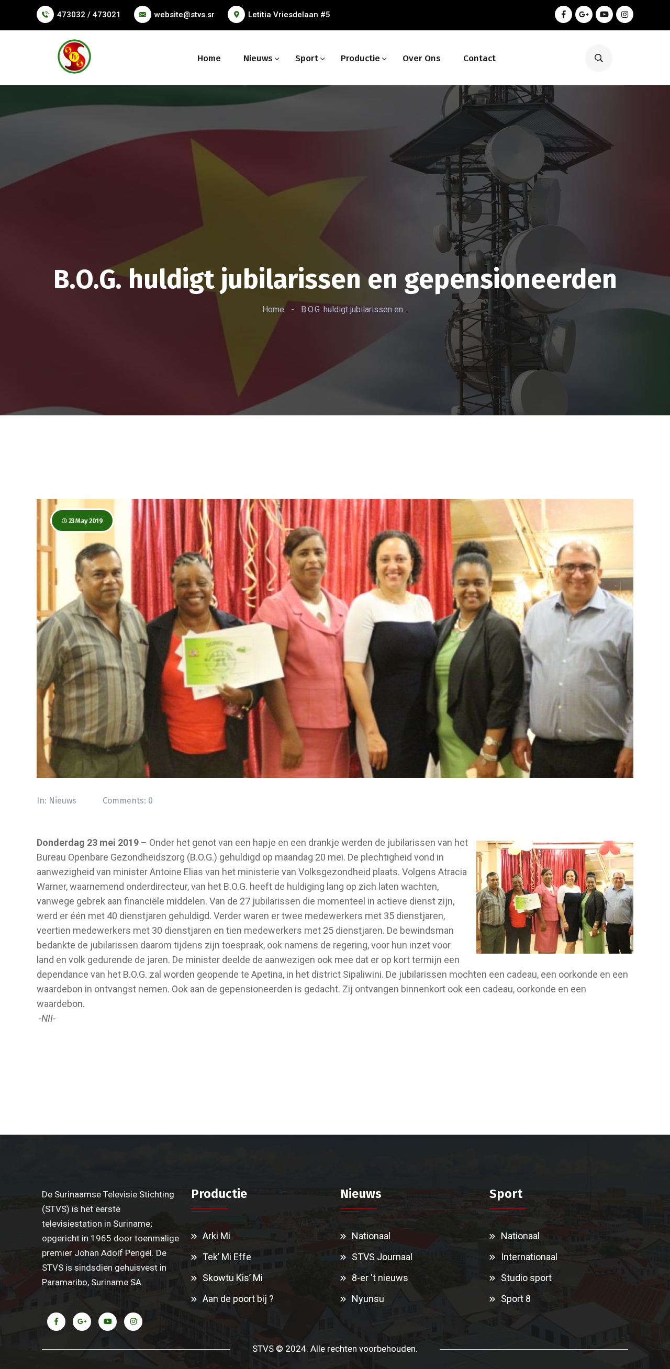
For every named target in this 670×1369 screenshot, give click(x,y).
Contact (479, 58)
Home (209, 58)
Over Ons (422, 58)
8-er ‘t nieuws (380, 1277)
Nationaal (371, 1235)
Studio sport (526, 1277)
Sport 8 (516, 1298)
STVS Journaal (382, 1256)
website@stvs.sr (184, 14)
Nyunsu (368, 1298)
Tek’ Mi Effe (227, 1256)
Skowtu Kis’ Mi (233, 1277)
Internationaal (529, 1256)
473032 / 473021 (89, 14)
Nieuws (258, 58)
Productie (360, 58)
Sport (306, 58)
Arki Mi (216, 1235)
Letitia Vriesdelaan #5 (289, 14)
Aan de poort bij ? (238, 1298)
